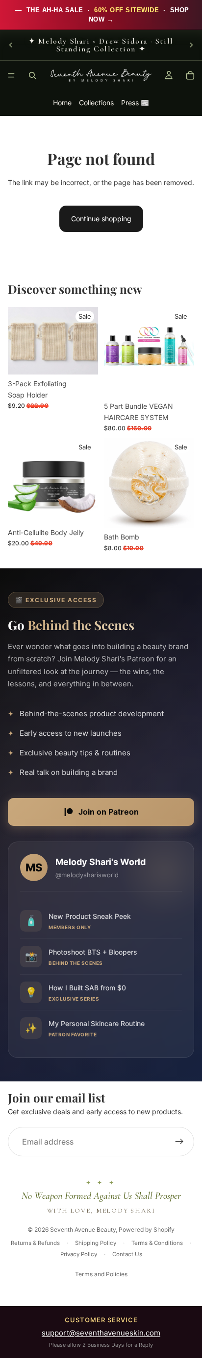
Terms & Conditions (157, 1243)
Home (62, 102)
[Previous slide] (11, 45)
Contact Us (127, 1254)
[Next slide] (191, 45)
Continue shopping (101, 218)
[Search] (32, 75)
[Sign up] (179, 1142)
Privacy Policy (78, 1254)
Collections (96, 102)
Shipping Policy (95, 1243)
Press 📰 (135, 102)
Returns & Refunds (35, 1243)
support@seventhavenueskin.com (101, 1332)
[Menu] (11, 75)
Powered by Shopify (147, 1229)
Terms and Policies (101, 1274)
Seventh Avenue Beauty (83, 1229)
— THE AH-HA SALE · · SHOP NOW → (101, 14)
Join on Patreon (108, 812)
